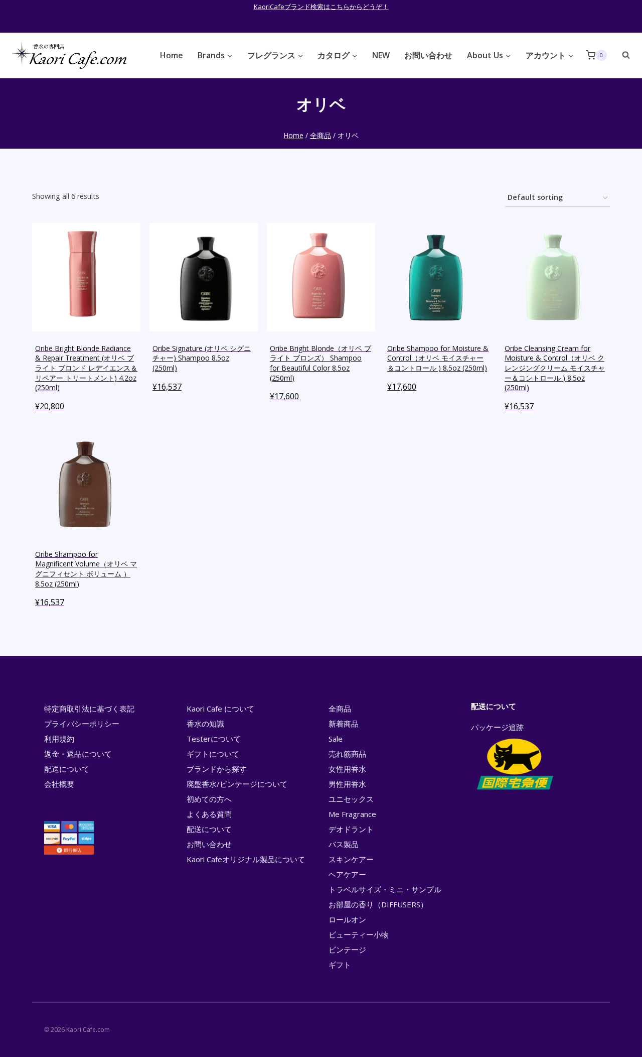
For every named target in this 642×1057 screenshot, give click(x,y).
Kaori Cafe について (220, 708)
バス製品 (344, 844)
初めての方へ (209, 799)
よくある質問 (209, 814)
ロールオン (347, 919)
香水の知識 (205, 724)
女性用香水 (347, 769)
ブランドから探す (217, 769)
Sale (336, 739)
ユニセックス (351, 799)
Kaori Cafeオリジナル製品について (246, 859)
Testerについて (214, 739)
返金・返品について (78, 754)
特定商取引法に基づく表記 (89, 708)
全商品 (340, 708)
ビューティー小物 (359, 934)
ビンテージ (347, 950)
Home (171, 55)
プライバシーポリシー (81, 724)
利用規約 (59, 739)
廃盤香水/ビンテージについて (237, 784)
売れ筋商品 (347, 754)
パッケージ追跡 (497, 727)
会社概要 (59, 784)
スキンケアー (351, 859)
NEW (381, 55)
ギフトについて (213, 754)
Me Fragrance (352, 814)
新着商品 (344, 724)
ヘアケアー (347, 874)
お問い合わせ (428, 55)
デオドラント (351, 829)
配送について (66, 769)
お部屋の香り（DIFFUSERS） (378, 904)
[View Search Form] (621, 55)
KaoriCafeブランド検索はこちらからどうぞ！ (321, 6)
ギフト (340, 965)
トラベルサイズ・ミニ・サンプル (385, 889)
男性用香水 (347, 784)
